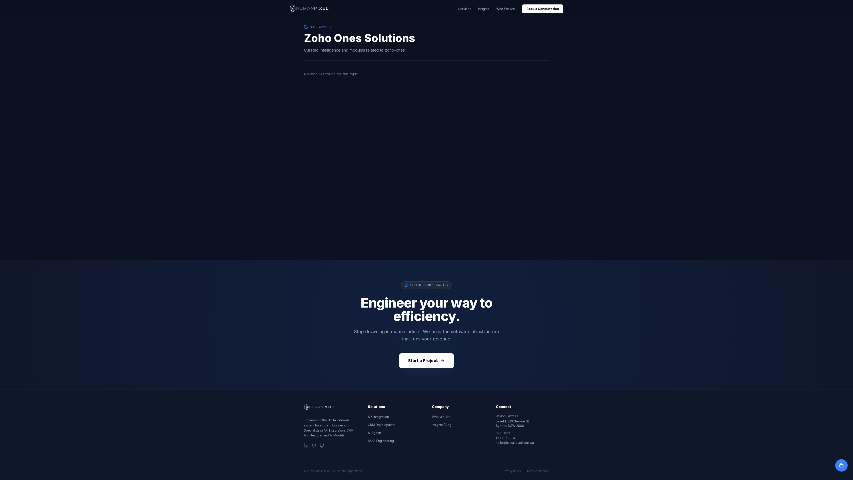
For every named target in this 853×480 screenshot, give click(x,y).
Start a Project (423, 360)
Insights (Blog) (442, 425)
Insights (483, 9)
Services (464, 9)
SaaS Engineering (381, 441)
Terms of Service (537, 471)
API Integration (378, 417)
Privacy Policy (512, 471)
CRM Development (381, 425)
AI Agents (375, 433)
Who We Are (505, 9)
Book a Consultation (542, 9)
